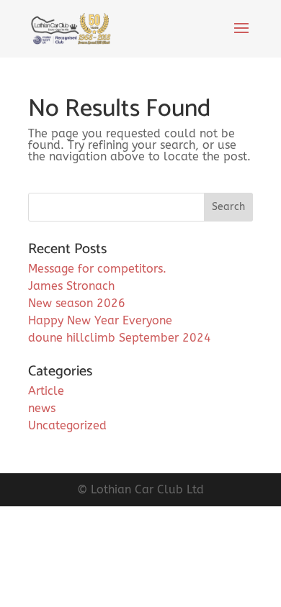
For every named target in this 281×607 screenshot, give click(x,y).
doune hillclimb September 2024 (119, 337)
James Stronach (71, 286)
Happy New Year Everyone (100, 320)
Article (46, 391)
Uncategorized (67, 425)
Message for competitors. (97, 268)
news (41, 408)
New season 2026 (76, 303)
